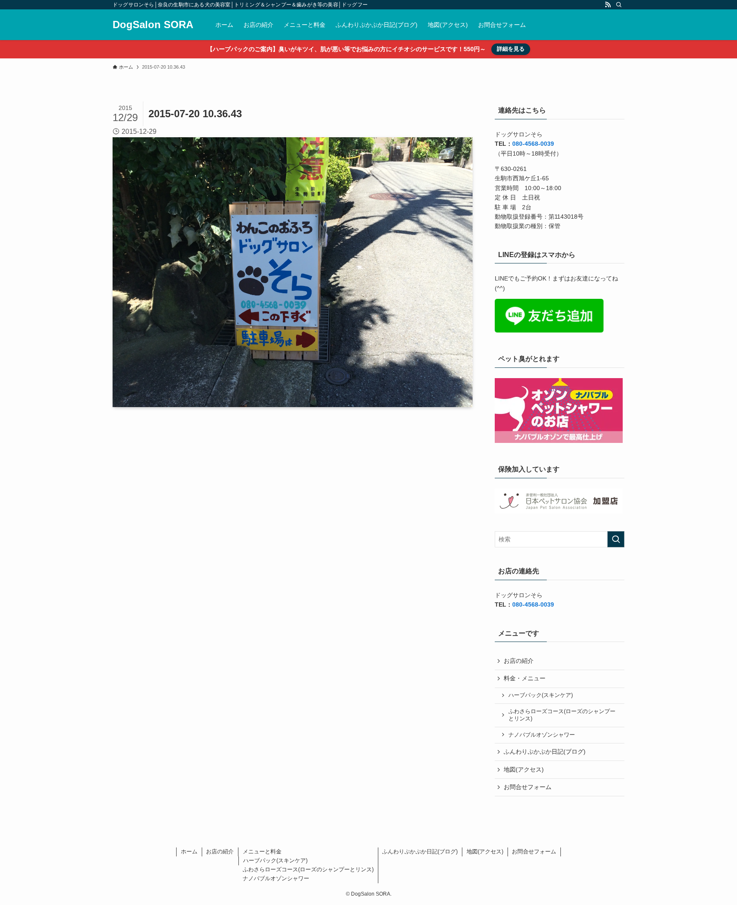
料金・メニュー (524, 678)
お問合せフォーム (527, 787)
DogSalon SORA (153, 25)
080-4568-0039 (533, 143)
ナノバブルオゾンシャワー (541, 735)
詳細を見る (511, 49)
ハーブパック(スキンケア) (540, 695)
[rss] (607, 4)
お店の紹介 (519, 660)
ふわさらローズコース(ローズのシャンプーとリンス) (561, 715)
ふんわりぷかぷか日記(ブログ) (545, 751)
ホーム (189, 851)
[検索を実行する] (615, 539)
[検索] (618, 4)
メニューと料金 (262, 851)
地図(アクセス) (524, 769)
